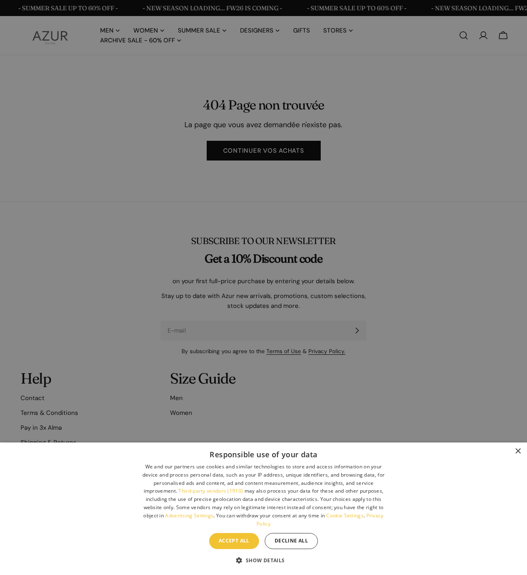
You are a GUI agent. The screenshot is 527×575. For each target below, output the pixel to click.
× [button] (518, 451)
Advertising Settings (189, 515)
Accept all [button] (234, 540)
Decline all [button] (291, 540)
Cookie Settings (345, 515)
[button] (263, 560)
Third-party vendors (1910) (210, 490)
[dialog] (263, 508)
